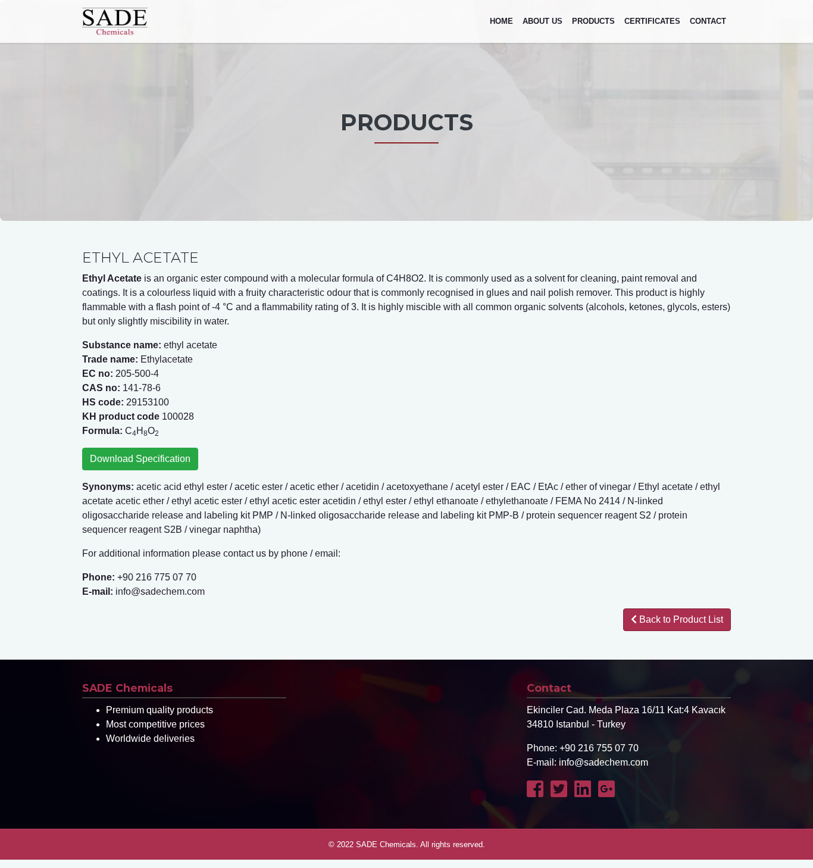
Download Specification (140, 459)
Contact (708, 21)
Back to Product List (680, 619)
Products (593, 21)
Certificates (652, 21)
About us (542, 21)
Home (501, 21)
